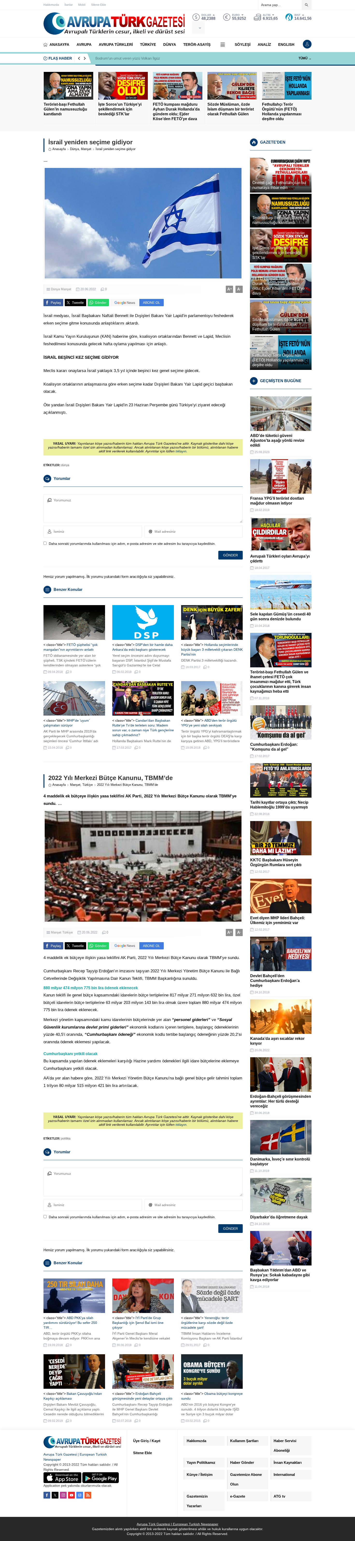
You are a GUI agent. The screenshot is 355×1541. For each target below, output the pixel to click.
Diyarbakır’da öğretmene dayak (279, 1217)
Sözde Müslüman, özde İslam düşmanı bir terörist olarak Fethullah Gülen (230, 109)
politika (66, 1138)
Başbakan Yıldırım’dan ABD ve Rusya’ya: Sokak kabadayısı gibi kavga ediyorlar (280, 1275)
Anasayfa (59, 149)
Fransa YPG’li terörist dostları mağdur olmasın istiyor (277, 500)
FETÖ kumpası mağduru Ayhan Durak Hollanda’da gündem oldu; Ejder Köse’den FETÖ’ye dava (176, 111)
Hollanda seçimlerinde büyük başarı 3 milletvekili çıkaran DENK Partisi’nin (212, 649)
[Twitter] (55, 1495)
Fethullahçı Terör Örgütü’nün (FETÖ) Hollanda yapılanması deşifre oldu (281, 111)
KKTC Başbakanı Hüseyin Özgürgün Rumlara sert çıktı (275, 862)
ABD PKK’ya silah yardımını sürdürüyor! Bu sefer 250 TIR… (70, 1322)
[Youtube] (71, 1495)
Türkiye (87, 785)
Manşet (86, 149)
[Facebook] (46, 1495)
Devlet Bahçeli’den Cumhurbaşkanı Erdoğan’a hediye (275, 981)
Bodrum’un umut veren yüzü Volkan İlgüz (127, 58)
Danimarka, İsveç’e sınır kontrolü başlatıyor (280, 1161)
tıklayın (181, 451)
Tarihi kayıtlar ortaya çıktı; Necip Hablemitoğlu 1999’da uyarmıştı (279, 804)
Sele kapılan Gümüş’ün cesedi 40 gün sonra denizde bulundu (280, 616)
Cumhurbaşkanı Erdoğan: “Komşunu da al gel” (274, 746)
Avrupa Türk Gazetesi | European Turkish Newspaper (177, 1524)
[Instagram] (63, 1495)
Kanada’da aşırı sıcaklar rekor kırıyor (277, 1041)
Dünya (74, 149)
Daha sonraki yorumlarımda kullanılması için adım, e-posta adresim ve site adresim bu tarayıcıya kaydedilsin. (132, 544)
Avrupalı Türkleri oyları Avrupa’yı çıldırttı (280, 558)
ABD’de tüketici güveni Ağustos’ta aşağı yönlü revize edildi (277, 440)
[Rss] (88, 1495)
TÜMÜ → (305, 58)
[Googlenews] (79, 1495)
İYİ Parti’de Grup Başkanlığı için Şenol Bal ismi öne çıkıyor (137, 1322)
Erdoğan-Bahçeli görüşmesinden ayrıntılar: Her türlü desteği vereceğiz (280, 1101)
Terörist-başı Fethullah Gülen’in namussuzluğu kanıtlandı (65, 109)
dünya (65, 465)
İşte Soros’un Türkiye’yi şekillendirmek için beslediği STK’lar (120, 109)
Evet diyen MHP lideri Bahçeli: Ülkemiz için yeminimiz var (277, 920)
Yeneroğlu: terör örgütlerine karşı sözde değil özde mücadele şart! (207, 1322)
